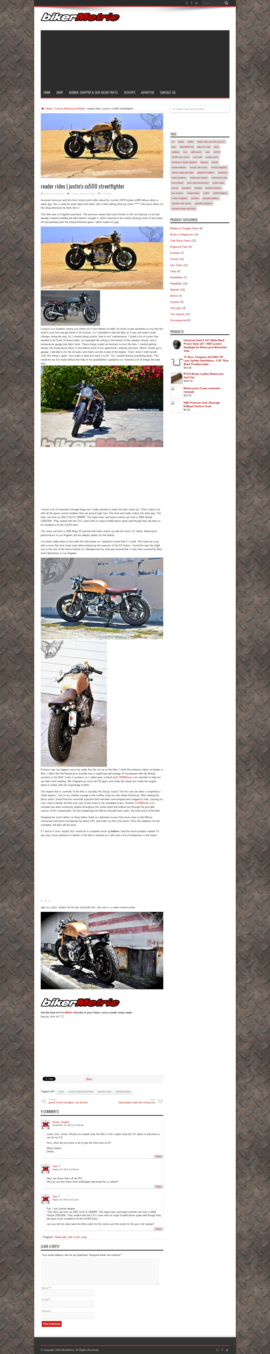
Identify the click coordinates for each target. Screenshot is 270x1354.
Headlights (176, 283)
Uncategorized (178, 320)
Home (46, 92)
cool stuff (197, 157)
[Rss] (187, 3)
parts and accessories (198, 183)
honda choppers (219, 167)
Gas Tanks (176, 265)
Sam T (56, 1166)
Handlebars (176, 277)
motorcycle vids (219, 178)
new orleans (177, 183)
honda (215, 162)
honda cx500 (104, 1092)
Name (45, 1288)
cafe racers (196, 152)
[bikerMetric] (80, 18)
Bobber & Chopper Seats (184, 228)
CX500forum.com (128, 777)
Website (46, 1311)
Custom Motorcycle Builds (70, 108)
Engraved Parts (179, 246)
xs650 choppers (179, 198)
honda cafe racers (199, 167)
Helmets (175, 289)
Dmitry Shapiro (60, 1122)
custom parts (212, 157)
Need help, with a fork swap (71, 1237)
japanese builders (205, 172)
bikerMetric (67, 1349)
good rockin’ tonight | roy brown (68, 1101)
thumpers (186, 188)
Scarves (175, 301)
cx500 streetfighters (80, 1092)
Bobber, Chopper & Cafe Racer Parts (93, 92)
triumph (198, 188)
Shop (59, 92)
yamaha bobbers (211, 198)
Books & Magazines (181, 234)
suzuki (175, 188)
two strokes (177, 193)
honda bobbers (179, 167)
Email (45, 1299)
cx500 (61, 1092)
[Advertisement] (135, 58)
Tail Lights (176, 308)
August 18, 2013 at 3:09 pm (65, 1169)
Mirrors (174, 295)
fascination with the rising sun (137, 1101)
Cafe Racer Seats (180, 240)
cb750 (217, 152)
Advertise (147, 92)
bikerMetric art (187, 147)
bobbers (176, 152)
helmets (204, 162)
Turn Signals (177, 314)
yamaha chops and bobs (183, 208)
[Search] (226, 3)
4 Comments (106, 194)
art (173, 142)
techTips (129, 92)
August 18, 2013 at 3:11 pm (65, 1199)
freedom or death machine (184, 162)
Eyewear (175, 252)
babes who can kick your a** (211, 142)
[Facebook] (192, 3)
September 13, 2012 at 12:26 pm (68, 1125)
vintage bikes (193, 193)
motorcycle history (199, 178)
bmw (216, 147)
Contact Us (168, 92)
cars (208, 152)
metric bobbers (179, 178)
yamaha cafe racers (181, 203)
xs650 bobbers (220, 193)
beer (174, 147)
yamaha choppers (203, 203)
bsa (185, 152)
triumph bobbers (213, 188)
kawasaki (222, 172)
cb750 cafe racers (180, 157)
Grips (173, 271)
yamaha (195, 198)
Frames (174, 259)
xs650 (206, 193)
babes (191, 142)
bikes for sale (203, 147)
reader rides (123, 1092)
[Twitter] (196, 3)
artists (181, 142)
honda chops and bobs (183, 172)
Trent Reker (59, 194)
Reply (158, 1156)
